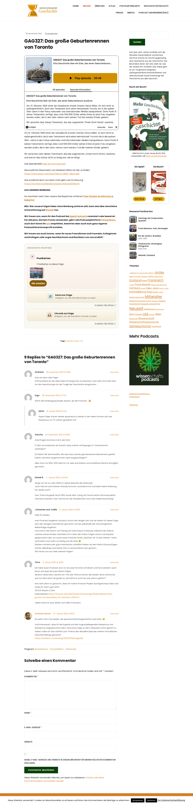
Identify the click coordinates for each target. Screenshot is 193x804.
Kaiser (161, 288)
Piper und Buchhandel (156, 156)
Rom (132, 314)
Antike (159, 272)
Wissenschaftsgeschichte (144, 322)
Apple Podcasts (78, 216)
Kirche (166, 288)
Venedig (152, 315)
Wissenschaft (146, 318)
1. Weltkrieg (133, 273)
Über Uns (100, 6)
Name (27, 712)
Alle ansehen (38, 283)
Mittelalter (153, 296)
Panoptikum (108, 219)
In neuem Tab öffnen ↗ (105, 305)
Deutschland (158, 277)
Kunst (155, 292)
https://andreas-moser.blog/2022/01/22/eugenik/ (59, 638)
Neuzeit (136, 308)
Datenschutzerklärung (139, 394)
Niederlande (149, 309)
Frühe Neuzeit (142, 284)
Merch (131, 12)
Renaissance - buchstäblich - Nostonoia (55, 649)
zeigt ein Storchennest (54, 163)
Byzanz (145, 276)
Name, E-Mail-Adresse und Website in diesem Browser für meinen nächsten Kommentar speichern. (70, 761)
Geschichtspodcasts (156, 6)
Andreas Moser (43, 613)
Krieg (149, 291)
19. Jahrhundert (142, 273)
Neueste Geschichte (150, 304)
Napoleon (155, 301)
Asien (131, 276)
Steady (50, 209)
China (151, 276)
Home (76, 6)
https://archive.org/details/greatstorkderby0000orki (51, 183)
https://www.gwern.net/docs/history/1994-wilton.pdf (51, 173)
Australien (137, 277)
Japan (155, 288)
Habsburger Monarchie (159, 285)
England (135, 280)
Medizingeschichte (136, 297)
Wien (158, 314)
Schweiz (138, 314)
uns (48, 223)
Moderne (133, 301)
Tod (81, 341)
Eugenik (69, 341)
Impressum (134, 396)
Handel (142, 288)
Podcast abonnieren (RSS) (153, 12)
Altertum (151, 273)
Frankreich (155, 280)
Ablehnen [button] (151, 800)
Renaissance (159, 309)
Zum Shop (139, 199)
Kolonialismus (137, 292)
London (160, 292)
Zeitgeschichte (140, 326)
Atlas (112, 6)
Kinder (76, 341)
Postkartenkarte (129, 6)
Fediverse (133, 405)
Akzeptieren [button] (137, 800)
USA (145, 314)
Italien (149, 288)
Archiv (87, 6)
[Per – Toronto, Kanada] (37, 272)
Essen (144, 280)
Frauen (131, 285)
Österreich (156, 326)
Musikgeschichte (144, 301)
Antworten (114, 372)
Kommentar (31, 676)
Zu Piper (158, 199)
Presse (119, 12)
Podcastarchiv (51, 33)
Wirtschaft (133, 319)
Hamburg (134, 288)
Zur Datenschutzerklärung (171, 800)
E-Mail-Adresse (33, 727)
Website (28, 741)
